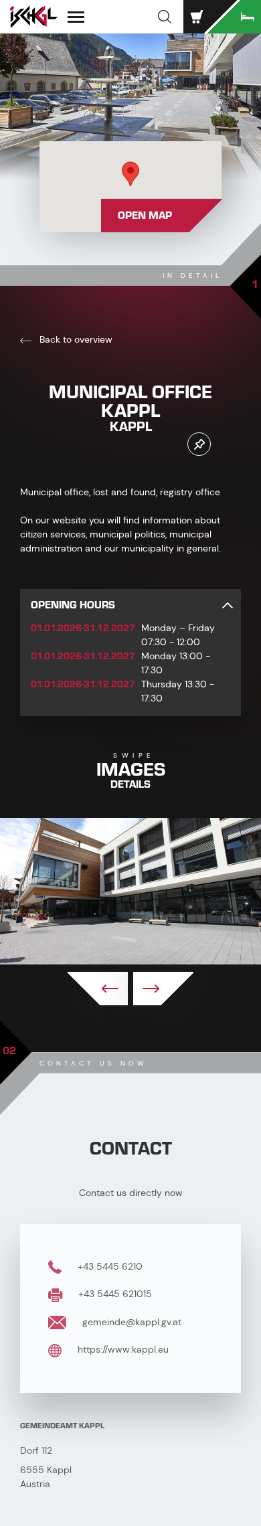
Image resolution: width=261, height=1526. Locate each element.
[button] (164, 16)
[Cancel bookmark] (199, 444)
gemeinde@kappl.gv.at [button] (130, 1322)
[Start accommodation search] (234, 16)
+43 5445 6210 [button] (109, 1266)
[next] (163, 988)
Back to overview (74, 339)
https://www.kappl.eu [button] (122, 1349)
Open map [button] (145, 215)
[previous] (98, 988)
